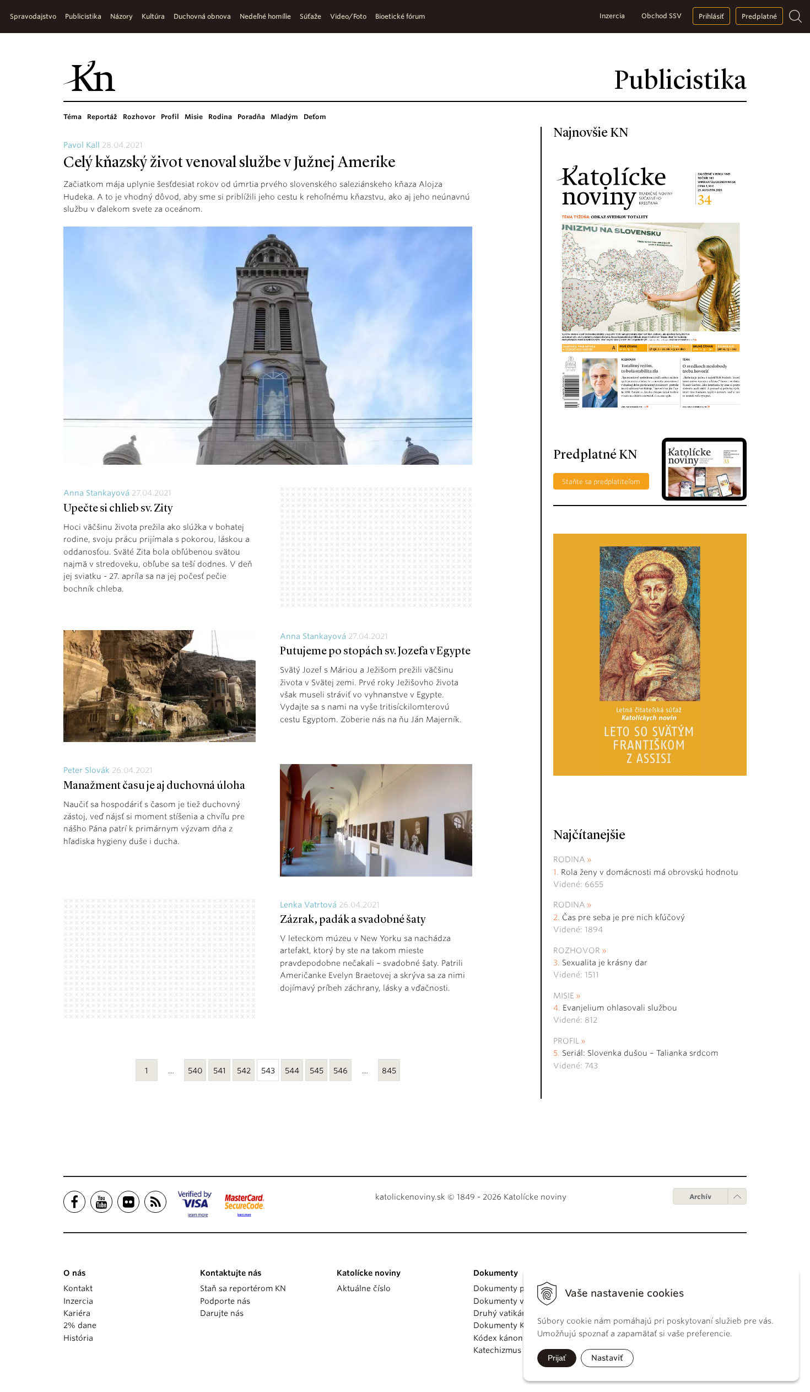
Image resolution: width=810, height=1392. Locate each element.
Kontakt (78, 1288)
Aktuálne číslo (364, 1288)
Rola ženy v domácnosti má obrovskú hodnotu (649, 872)
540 (195, 1070)
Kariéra (76, 1313)
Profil (170, 116)
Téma (72, 116)
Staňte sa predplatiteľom (601, 481)
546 (340, 1070)
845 (389, 1070)
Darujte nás (222, 1313)
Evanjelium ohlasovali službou (620, 1007)
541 (219, 1070)
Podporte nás (225, 1301)
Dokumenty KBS (503, 1325)
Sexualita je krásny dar (604, 962)
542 (244, 1070)
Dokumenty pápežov (512, 1288)
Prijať (557, 1357)
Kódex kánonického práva (522, 1338)
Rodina (220, 116)
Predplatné (759, 16)
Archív (700, 1196)
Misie (194, 116)
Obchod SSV (661, 16)
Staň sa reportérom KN (243, 1288)
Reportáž (102, 116)
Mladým (284, 116)
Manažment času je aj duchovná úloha (154, 786)
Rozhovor (139, 116)
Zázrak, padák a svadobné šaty (352, 920)
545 (316, 1070)
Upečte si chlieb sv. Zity (117, 508)
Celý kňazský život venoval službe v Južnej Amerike (229, 163)
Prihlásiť (711, 16)
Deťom (315, 116)
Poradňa (251, 116)
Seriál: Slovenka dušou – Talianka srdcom (640, 1053)
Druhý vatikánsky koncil (519, 1313)
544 (292, 1070)
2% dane (79, 1325)
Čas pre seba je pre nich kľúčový (623, 917)
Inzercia (612, 16)
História (78, 1338)
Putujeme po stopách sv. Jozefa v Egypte (375, 651)
